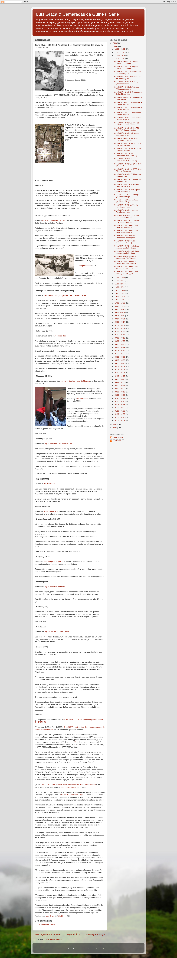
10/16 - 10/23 (120, 297)
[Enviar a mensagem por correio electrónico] (68, 916)
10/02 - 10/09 (120, 303)
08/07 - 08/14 (120, 322)
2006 (115, 43)
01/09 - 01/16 (120, 417)
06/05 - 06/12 (120, 351)
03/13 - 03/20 (120, 389)
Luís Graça (117, 441)
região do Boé (60, 336)
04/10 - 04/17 (120, 376)
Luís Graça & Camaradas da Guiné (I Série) (78, 14)
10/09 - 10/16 (120, 300)
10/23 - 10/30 (120, 293)
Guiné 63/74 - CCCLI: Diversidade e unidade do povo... (128, 103)
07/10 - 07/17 (120, 335)
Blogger (105, 949)
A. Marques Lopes (83, 266)
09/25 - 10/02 (120, 306)
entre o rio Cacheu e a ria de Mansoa (75, 381)
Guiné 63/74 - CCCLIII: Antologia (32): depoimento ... (126, 83)
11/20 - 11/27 (120, 281)
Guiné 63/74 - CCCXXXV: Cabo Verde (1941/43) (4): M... (126, 267)
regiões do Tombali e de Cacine (57, 632)
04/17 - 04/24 (120, 373)
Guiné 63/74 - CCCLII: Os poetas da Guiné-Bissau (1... (128, 93)
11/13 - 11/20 (120, 284)
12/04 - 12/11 (120, 58)
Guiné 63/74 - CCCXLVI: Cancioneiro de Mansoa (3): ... (126, 155)
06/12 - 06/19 (120, 347)
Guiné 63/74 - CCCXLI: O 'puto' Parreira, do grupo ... (126, 206)
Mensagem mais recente (48, 934)
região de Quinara (51, 511)
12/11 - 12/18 (120, 55)
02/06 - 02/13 (120, 405)
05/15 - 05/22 (120, 360)
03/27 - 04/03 (120, 382)
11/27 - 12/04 (120, 278)
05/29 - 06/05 (120, 354)
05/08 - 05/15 (120, 363)
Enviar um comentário (46, 925)
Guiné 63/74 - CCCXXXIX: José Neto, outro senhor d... (126, 226)
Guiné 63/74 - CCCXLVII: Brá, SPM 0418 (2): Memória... (127, 144)
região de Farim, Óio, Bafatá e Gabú (59, 444)
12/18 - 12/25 (120, 52)
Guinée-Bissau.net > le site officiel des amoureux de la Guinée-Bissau (68, 785)
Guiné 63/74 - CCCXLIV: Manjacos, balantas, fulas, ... (127, 175)
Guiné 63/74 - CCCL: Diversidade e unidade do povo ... (127, 113)
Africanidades (82, 399)
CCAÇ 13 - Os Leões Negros (72, 795)
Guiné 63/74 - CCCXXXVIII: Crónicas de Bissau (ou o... (125, 237)
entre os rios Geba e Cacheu (53, 220)
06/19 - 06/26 (120, 344)
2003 (115, 428)
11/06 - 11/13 (120, 287)
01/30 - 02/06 (120, 408)
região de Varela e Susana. (55, 587)
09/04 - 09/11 (120, 316)
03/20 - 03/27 (120, 385)
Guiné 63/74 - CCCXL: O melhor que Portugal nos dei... (126, 216)
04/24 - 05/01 (120, 370)
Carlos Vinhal (118, 437)
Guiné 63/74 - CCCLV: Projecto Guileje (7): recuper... (126, 62)
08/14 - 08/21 (120, 319)
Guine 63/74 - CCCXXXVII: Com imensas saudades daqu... (126, 247)
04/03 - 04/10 (120, 379)
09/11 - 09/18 (120, 312)
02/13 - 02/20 (120, 401)
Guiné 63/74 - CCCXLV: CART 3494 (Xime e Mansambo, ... (128, 165)
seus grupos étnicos (69, 787)
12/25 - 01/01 (120, 49)
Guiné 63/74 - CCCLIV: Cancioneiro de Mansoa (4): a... (127, 72)
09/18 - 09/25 (120, 309)
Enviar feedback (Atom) (53, 939)
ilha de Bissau (49, 484)
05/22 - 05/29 (120, 357)
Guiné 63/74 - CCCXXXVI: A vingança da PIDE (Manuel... (126, 257)
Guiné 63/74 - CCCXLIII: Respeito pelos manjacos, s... (127, 185)
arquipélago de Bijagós (52, 562)
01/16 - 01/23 (120, 414)
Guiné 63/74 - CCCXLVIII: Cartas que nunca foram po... (126, 134)
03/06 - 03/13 (120, 392)
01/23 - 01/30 (120, 411)
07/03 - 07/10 (120, 338)
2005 (115, 46)
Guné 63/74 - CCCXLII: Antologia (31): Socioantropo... (126, 196)
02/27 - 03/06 (120, 395)
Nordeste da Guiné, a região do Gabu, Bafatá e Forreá (65, 296)
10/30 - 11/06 (120, 290)
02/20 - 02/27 (120, 398)
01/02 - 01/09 (120, 420)
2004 (115, 424)
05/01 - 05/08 (120, 366)
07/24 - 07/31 (120, 328)
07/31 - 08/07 (120, 325)
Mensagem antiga (95, 934)
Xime (76, 742)
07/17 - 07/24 (120, 331)
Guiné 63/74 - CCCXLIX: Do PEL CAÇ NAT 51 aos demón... (126, 124)
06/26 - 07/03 (120, 341)
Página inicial (73, 934)
